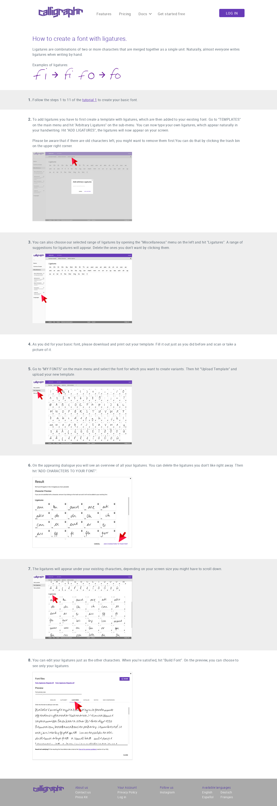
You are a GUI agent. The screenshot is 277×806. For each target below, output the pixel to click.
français (227, 797)
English (207, 792)
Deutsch (226, 792)
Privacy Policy (127, 792)
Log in (232, 13)
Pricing (125, 13)
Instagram (167, 792)
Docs (143, 13)
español (207, 797)
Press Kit (81, 797)
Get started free (171, 13)
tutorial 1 (89, 99)
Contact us (83, 792)
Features (104, 13)
